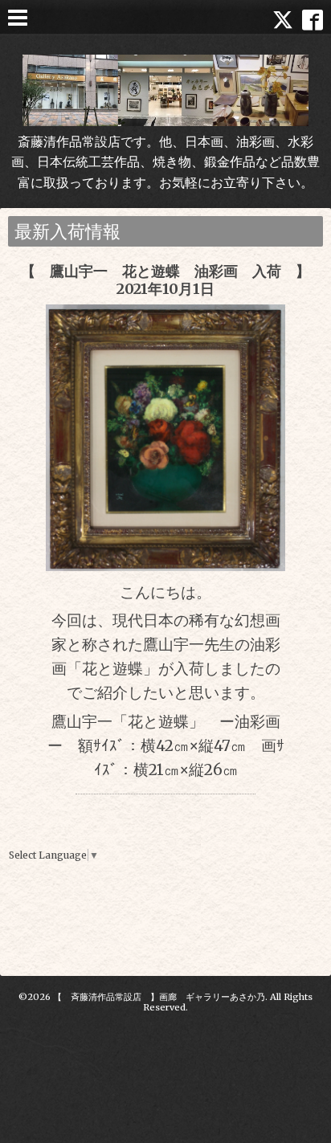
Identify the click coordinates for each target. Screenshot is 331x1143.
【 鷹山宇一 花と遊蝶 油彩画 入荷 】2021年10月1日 (165, 280)
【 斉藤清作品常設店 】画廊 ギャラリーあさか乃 (159, 996)
